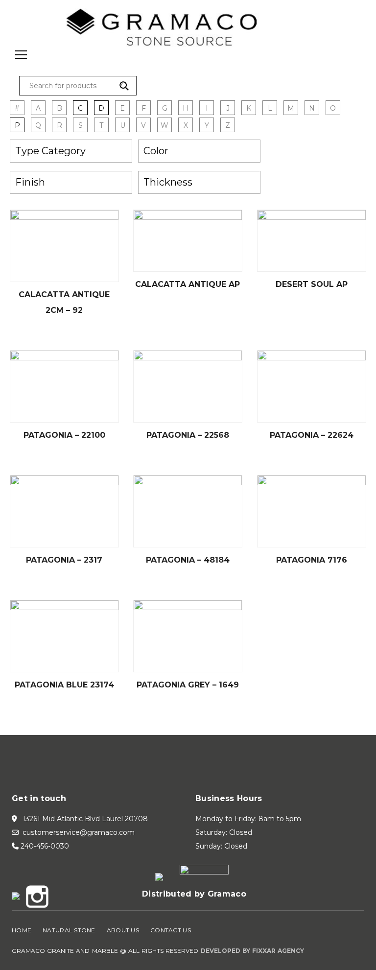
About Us (123, 930)
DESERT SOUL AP (312, 284)
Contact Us (170, 930)
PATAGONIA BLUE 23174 (64, 684)
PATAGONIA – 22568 (187, 435)
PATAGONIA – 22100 (64, 435)
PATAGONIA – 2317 (64, 560)
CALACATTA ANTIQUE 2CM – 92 (64, 302)
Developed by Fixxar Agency (253, 950)
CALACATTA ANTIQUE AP (187, 284)
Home (21, 930)
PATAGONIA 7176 (311, 560)
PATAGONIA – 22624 (311, 435)
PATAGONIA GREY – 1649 (188, 684)
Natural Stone (69, 930)
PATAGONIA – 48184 (188, 560)
